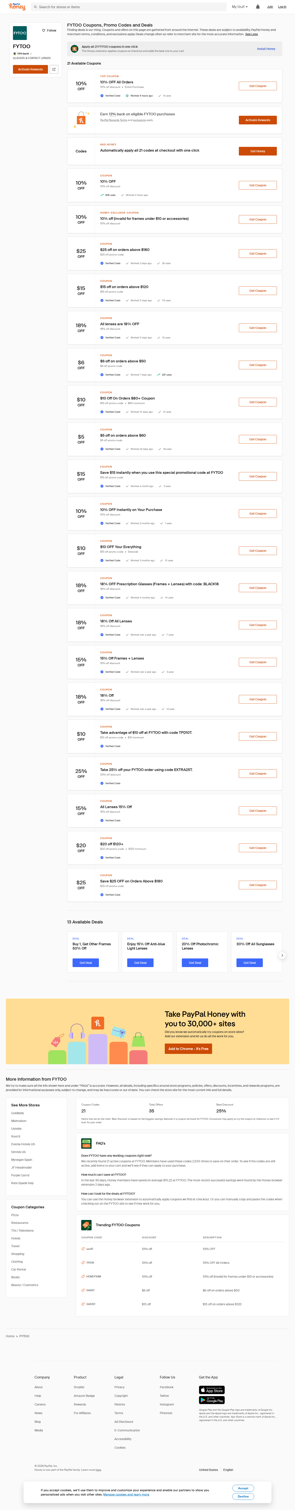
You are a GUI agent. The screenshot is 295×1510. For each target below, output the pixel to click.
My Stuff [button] (238, 7)
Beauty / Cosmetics (24, 1285)
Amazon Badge (84, 1396)
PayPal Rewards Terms (113, 120)
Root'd (15, 1136)
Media (39, 1430)
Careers (40, 1404)
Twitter (164, 1396)
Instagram (167, 1404)
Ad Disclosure (123, 1422)
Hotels (15, 1238)
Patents (119, 1404)
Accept (243, 1488)
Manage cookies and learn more (126, 1494)
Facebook (166, 1387)
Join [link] (270, 7)
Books (15, 1277)
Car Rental (18, 1269)
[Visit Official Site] (54, 69)
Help (38, 1396)
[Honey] (17, 7)
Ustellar (16, 1129)
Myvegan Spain (21, 1160)
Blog (38, 1422)
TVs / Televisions (22, 1230)
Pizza (15, 1215)
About (39, 1387)
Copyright (121, 1396)
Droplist (79, 1387)
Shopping (17, 1254)
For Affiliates (82, 1413)
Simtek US (18, 1152)
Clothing (17, 1262)
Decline (243, 1496)
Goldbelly (17, 1113)
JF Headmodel (21, 1167)
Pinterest (166, 1413)
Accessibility (123, 1439)
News (38, 1413)
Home (10, 1336)
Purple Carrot (20, 1175)
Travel (15, 1246)
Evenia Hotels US (23, 1144)
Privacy (119, 1387)
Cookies (119, 1448)
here (98, 1470)
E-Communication (127, 1430)
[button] (216, 1470)
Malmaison (18, 1121)
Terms (118, 1413)
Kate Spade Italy (22, 1183)
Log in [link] (282, 7)
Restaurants (19, 1223)
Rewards (80, 1404)
